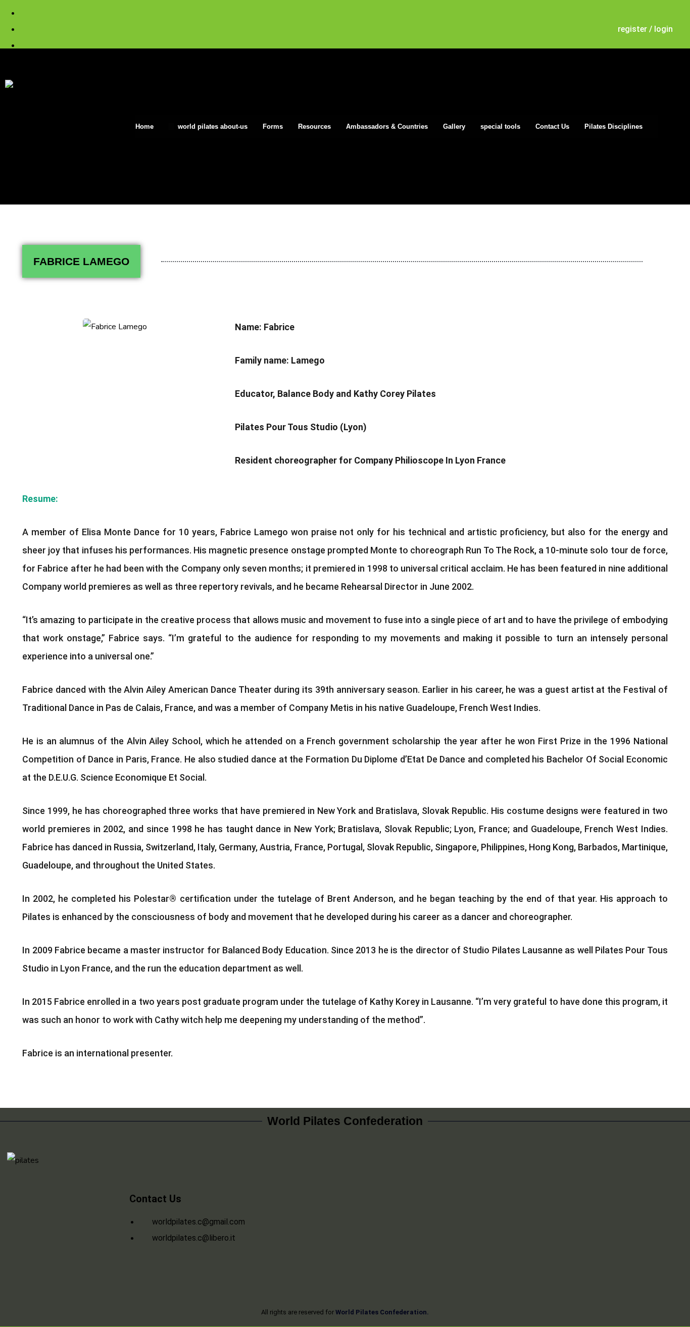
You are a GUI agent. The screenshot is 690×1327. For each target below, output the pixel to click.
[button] (81, 261)
